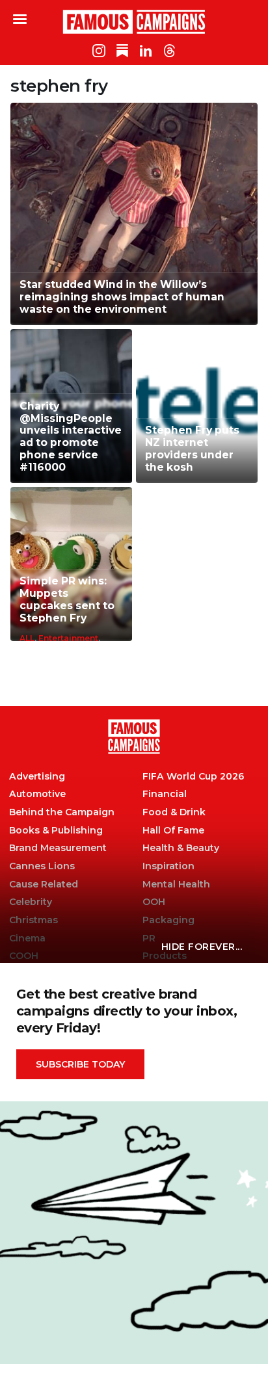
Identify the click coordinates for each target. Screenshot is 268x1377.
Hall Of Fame (173, 830)
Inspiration (168, 866)
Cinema (27, 938)
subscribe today (80, 1064)
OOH (153, 902)
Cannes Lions (42, 866)
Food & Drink (174, 812)
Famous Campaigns (134, 21)
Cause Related (43, 884)
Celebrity (30, 902)
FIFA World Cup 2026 (193, 776)
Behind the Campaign (61, 812)
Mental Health (176, 884)
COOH (23, 956)
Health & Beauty (180, 848)
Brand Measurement (58, 848)
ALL (27, 638)
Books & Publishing (56, 830)
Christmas (33, 920)
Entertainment (68, 638)
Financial (164, 794)
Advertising (37, 776)
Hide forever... (202, 946)
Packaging (168, 920)
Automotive (37, 794)
